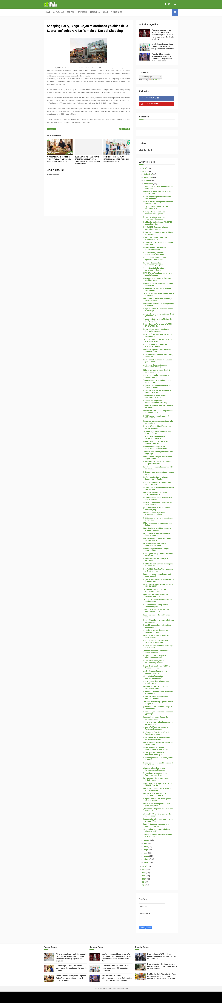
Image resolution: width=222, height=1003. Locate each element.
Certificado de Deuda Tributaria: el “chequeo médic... (156, 386)
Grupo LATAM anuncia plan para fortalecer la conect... (155, 728)
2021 (144, 876)
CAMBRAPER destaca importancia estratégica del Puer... (156, 738)
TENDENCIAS (52, 129)
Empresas (82, 12)
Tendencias (116, 12)
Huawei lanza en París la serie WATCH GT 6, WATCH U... (157, 325)
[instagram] (169, 4)
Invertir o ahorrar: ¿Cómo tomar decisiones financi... (155, 687)
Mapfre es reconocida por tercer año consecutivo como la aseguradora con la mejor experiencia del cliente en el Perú (162, 34)
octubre (147, 180)
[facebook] (165, 4)
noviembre (148, 177)
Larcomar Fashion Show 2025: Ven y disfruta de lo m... (157, 539)
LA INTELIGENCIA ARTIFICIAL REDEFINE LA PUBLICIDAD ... (158, 585)
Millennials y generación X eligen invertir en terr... (156, 549)
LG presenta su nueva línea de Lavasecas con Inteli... (154, 544)
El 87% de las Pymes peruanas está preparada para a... (156, 805)
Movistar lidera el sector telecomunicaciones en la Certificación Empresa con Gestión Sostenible (117, 978)
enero (146, 862)
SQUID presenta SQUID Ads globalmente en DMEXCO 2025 (155, 749)
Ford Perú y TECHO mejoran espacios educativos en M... (157, 789)
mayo (146, 850)
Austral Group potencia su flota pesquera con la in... (155, 672)
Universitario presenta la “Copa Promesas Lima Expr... (155, 774)
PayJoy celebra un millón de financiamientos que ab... (154, 213)
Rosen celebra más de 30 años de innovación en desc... (156, 330)
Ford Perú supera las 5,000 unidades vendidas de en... (157, 350)
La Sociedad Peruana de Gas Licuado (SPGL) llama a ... (157, 361)
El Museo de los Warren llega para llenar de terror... (156, 636)
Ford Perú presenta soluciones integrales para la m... (155, 493)
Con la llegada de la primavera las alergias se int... (156, 682)
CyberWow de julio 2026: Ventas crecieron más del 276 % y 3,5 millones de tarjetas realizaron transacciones (87, 160)
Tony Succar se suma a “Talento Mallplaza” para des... (155, 208)
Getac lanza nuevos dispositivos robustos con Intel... (155, 631)
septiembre (148, 184)
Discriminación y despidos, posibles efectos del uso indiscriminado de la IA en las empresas (162, 966)
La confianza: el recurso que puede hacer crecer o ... (156, 534)
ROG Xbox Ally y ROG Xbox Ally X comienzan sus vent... (155, 248)
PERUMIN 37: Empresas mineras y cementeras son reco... (156, 228)
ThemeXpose (106, 989)
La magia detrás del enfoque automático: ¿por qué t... (154, 264)
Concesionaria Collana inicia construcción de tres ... (154, 269)
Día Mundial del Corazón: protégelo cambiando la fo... (157, 289)
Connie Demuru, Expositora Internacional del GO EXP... (154, 254)
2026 (144, 168)
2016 (144, 882)
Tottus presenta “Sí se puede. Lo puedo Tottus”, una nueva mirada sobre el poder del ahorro (59, 159)
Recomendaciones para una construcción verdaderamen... (155, 447)
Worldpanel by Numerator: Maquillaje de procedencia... (157, 299)
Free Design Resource (120, 989)
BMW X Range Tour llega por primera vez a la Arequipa (157, 274)
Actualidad (58, 12)
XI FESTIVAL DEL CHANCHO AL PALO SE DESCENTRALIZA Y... (158, 784)
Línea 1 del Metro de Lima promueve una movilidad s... (157, 529)
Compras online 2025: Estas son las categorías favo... (157, 483)
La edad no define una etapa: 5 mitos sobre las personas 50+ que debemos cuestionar (116, 159)
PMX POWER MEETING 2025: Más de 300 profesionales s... (157, 463)
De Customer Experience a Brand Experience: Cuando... (156, 733)
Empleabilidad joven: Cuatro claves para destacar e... (156, 718)
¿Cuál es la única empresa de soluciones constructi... (154, 590)
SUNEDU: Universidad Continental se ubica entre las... (157, 504)
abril (146, 853)
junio (146, 846)
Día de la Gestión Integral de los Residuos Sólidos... (155, 697)
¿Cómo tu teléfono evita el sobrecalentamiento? (153, 677)
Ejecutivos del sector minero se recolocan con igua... (155, 595)
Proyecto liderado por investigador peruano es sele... (157, 800)
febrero (147, 859)
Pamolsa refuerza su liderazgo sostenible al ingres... (155, 345)
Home (47, 12)
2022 (144, 873)
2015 (144, 885)
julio (146, 843)
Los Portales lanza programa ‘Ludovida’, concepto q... (154, 794)
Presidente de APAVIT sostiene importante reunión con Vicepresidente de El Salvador (162, 956)
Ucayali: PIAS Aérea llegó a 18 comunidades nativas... (154, 657)
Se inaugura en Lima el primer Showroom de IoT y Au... (154, 754)
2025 (144, 171)
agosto (147, 840)
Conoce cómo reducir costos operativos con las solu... (154, 259)
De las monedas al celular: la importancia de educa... (154, 218)
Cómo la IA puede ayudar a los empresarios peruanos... (154, 662)
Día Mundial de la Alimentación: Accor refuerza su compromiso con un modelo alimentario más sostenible (161, 976)
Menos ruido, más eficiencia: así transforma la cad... (155, 442)
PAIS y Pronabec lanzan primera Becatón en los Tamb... (155, 478)
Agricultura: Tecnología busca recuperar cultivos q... (155, 366)
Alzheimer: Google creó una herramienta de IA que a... (154, 769)
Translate (156, 80)
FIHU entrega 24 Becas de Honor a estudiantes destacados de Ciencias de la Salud (71, 968)
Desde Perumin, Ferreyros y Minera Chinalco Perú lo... (157, 391)
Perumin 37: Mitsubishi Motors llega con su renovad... (157, 427)
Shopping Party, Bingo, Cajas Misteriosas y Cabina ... (154, 396)
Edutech (71, 12)
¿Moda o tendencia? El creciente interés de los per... (155, 652)
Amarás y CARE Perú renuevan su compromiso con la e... (156, 611)
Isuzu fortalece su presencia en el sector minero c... (156, 825)
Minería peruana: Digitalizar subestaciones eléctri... (154, 514)
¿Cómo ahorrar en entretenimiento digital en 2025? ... (156, 830)
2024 (144, 866)
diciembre (148, 174)
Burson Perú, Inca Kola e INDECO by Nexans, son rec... (157, 667)
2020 (144, 879)
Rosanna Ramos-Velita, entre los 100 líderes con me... (157, 498)
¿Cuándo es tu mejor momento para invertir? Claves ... (157, 432)
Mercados (95, 12)
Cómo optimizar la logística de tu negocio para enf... (156, 376)
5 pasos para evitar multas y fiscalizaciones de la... (154, 437)
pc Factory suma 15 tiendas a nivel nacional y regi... (156, 509)
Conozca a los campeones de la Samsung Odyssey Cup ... (155, 641)
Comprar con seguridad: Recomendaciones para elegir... (156, 401)
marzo (146, 856)
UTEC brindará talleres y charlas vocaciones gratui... (155, 606)
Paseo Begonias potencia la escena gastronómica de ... (157, 197)
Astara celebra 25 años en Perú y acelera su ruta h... (155, 238)
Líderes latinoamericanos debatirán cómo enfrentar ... (157, 371)
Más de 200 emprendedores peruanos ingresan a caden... (158, 412)
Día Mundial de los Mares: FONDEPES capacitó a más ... (157, 223)
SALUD (105, 12)
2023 (144, 869)
